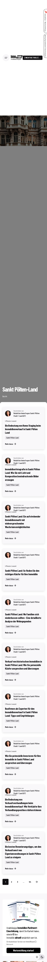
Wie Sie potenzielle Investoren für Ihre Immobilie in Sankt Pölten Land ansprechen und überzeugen (23, 759)
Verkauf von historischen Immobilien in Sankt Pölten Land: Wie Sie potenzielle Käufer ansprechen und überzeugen (23, 665)
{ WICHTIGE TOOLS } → (32, 58)
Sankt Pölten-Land (12, 438)
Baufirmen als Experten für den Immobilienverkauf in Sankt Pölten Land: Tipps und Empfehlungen (21, 712)
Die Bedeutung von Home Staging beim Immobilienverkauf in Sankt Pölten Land (23, 429)
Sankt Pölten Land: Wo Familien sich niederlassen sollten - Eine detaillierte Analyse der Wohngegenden (23, 618)
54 (30, 882)
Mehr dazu (9, 444)
